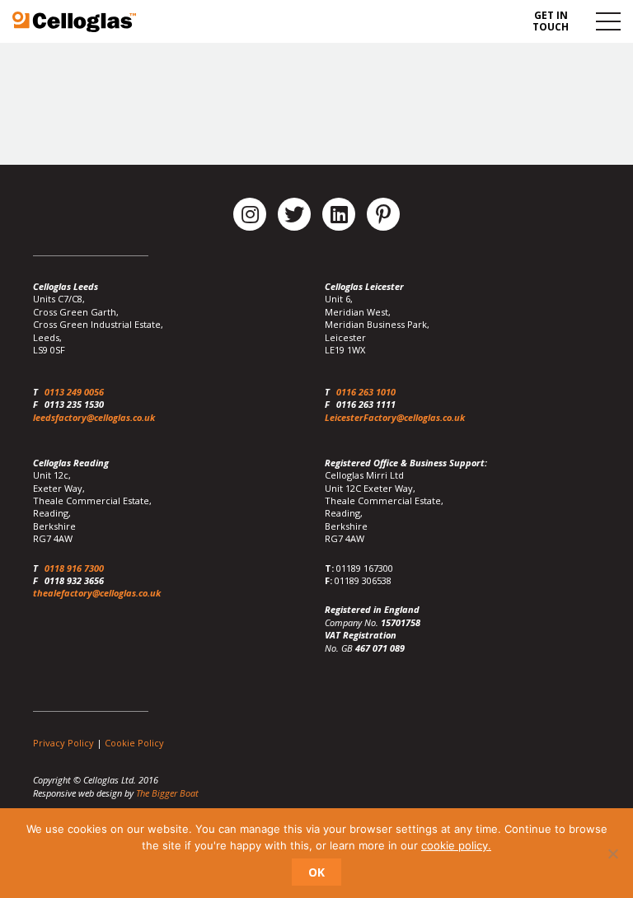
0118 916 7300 (74, 568)
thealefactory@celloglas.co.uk (97, 593)
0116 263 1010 (366, 392)
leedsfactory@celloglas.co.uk (94, 417)
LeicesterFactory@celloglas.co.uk (395, 417)
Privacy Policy (63, 743)
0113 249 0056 (74, 392)
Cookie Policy (134, 743)
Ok (316, 872)
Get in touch (550, 21)
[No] (612, 853)
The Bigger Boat (167, 793)
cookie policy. (456, 845)
